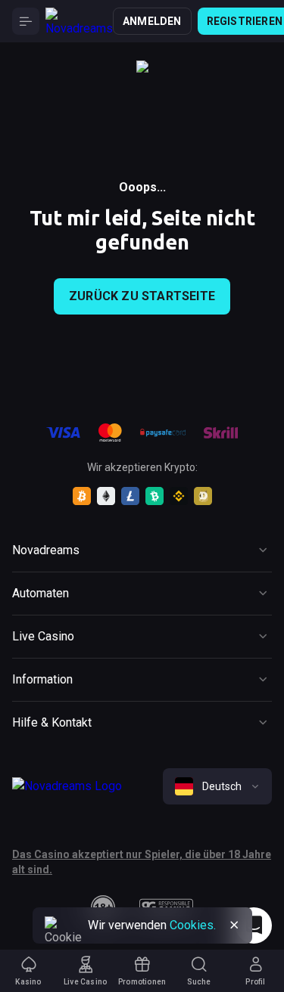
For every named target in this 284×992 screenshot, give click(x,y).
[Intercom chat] (254, 925)
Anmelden (152, 21)
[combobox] (217, 786)
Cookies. (193, 925)
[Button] (25, 21)
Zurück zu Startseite (142, 296)
